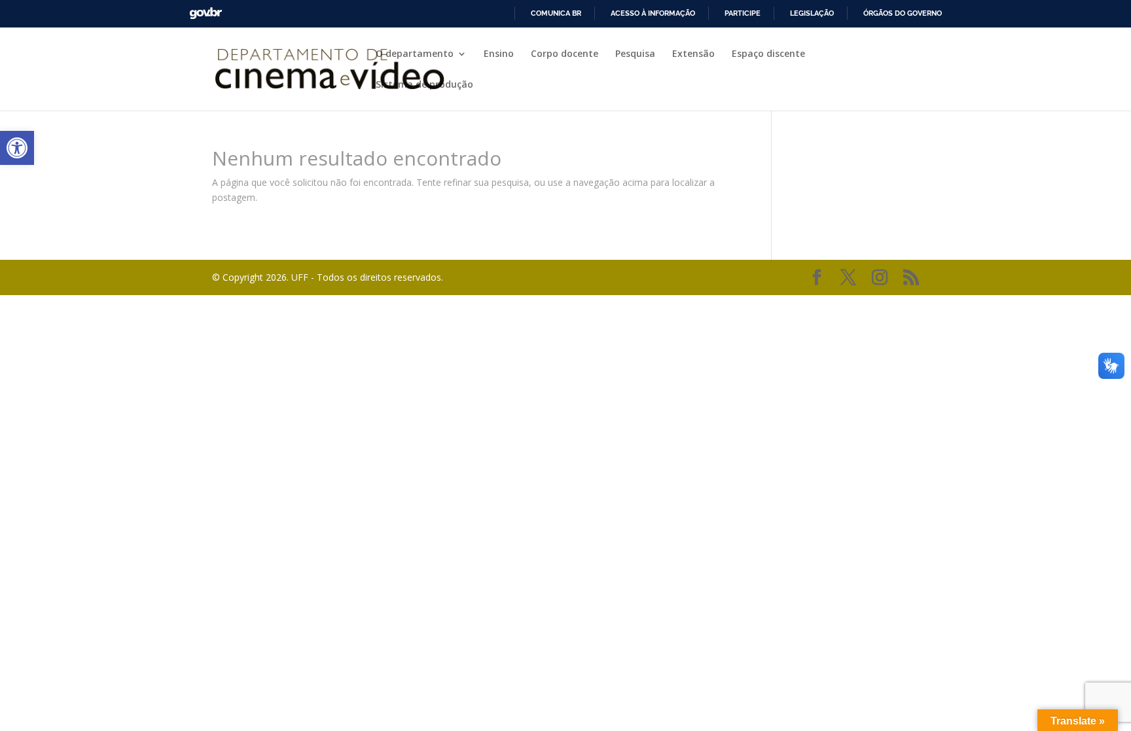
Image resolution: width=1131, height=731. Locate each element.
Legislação (812, 13)
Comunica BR (556, 13)
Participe (743, 13)
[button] (17, 148)
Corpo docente (564, 54)
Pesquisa (635, 54)
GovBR (205, 13)
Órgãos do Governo (902, 13)
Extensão (693, 54)
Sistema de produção (424, 85)
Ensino (499, 54)
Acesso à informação (653, 13)
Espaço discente (768, 54)
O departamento (415, 54)
